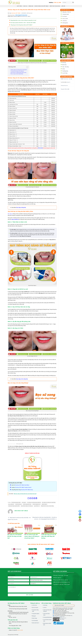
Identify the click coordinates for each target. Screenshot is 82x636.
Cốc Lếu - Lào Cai (12, 617)
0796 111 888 (57, 2)
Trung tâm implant (35, 613)
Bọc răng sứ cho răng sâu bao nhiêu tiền (34, 502)
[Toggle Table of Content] (26, 67)
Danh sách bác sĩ (35, 622)
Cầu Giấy (70, 78)
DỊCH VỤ (25, 6)
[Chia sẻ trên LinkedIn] (36, 498)
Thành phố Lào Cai (64, 85)
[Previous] (62, 51)
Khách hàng (34, 618)
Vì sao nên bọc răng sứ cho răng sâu (17, 71)
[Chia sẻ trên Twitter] (30, 498)
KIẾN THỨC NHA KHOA (55, 6)
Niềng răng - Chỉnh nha (66, 12)
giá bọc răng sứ (44, 504)
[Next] (72, 51)
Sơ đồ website (35, 620)
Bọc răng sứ (10, 213)
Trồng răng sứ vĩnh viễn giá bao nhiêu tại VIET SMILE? (21, 24)
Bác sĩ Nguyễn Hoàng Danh (21, 15)
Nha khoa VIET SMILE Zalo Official (22, 485)
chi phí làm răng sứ (18, 504)
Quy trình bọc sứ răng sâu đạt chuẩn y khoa (18, 72)
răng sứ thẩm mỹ (15, 219)
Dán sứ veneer (65, 18)
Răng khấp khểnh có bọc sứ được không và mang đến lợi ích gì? (23, 20)
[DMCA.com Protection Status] (56, 619)
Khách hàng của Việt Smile (41, 6)
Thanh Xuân (66, 78)
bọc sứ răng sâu (11, 504)
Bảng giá (34, 615)
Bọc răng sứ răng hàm (21, 207)
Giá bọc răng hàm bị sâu (27, 504)
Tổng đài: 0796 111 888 (65, 89)
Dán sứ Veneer (35, 607)
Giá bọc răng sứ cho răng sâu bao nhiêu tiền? (19, 69)
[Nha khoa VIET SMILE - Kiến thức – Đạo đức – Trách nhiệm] (14, 2)
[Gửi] (73, 3)
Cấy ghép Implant (65, 14)
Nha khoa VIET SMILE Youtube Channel (23, 487)
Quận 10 (68, 82)
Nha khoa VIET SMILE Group (27, 489)
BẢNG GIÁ (31, 6)
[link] (67, 34)
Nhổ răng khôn (65, 22)
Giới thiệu (19, 6)
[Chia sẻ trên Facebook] (28, 498)
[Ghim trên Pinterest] (34, 498)
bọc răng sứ (24, 502)
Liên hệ (63, 6)
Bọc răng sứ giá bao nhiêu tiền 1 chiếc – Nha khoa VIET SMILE (23, 22)
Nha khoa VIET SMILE (16, 13)
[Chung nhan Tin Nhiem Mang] (64, 619)
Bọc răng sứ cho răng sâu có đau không (48, 502)
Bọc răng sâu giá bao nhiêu (16, 502)
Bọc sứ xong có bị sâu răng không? (17, 73)
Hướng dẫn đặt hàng (47, 617)
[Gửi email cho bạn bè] (32, 498)
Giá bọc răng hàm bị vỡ (36, 504)
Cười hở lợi (64, 20)
